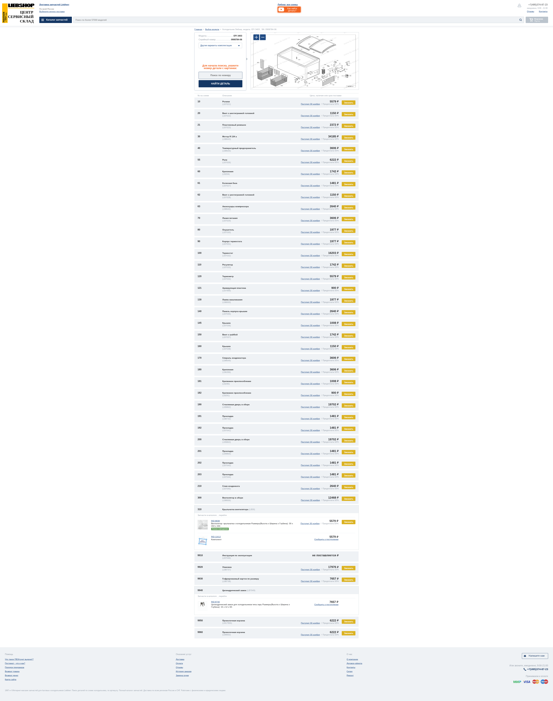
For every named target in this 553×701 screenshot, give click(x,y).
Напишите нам (537, 656)
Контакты (543, 11)
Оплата (179, 663)
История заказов (183, 671)
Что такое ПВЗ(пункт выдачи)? (19, 659)
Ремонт (350, 675)
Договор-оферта (354, 663)
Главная (198, 29)
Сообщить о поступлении (326, 539)
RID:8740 (215, 602)
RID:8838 (215, 521)
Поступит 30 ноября (310, 104)
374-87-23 (538, 4)
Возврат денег (11, 675)
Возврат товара (12, 671)
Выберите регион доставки (52, 11)
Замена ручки (182, 675)
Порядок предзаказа (14, 667)
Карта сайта (10, 679)
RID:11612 (216, 537)
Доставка (180, 659)
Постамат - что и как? (15, 663)
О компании (352, 659)
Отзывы (530, 11)
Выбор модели (212, 29)
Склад (349, 671)
